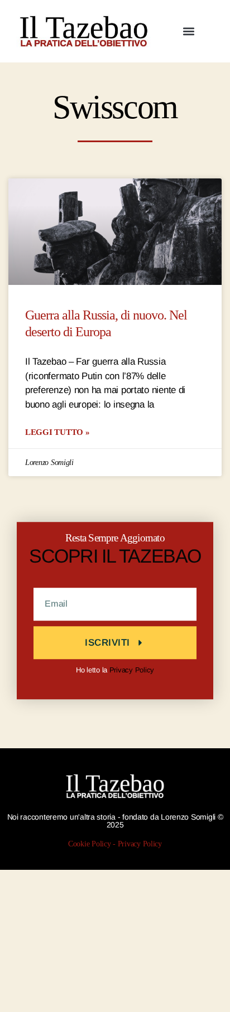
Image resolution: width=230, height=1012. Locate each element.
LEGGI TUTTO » (57, 432)
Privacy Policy (131, 670)
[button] (189, 31)
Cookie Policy (89, 843)
